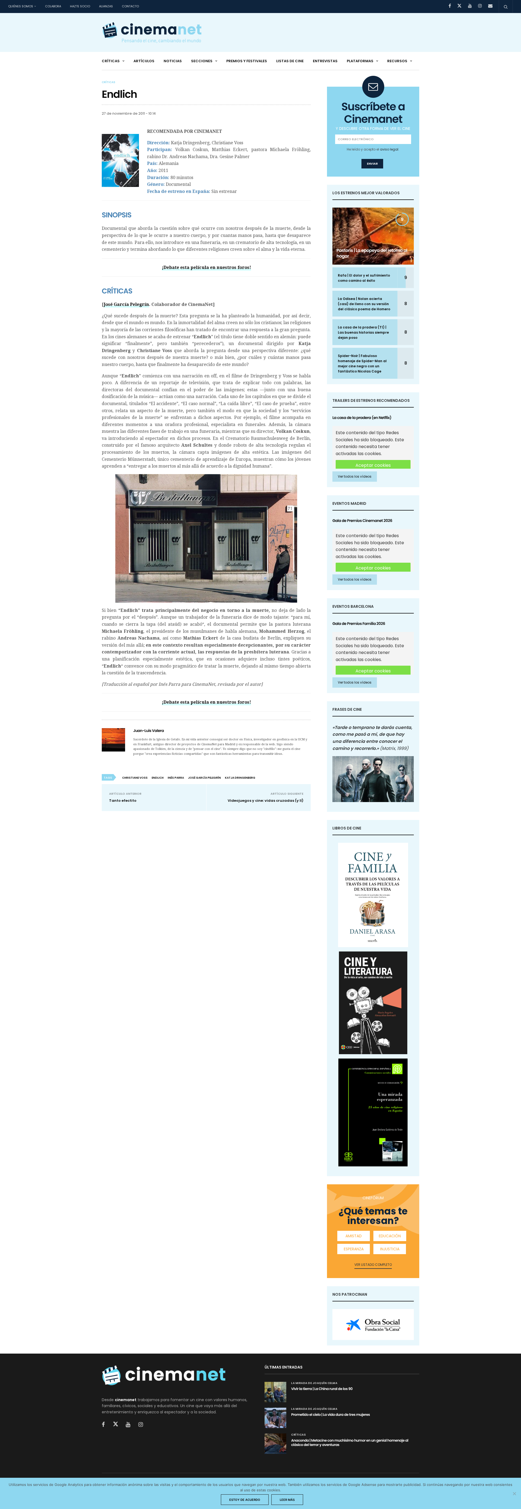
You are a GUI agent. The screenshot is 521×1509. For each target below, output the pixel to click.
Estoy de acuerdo (244, 1500)
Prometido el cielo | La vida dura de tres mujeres (330, 1414)
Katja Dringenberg (240, 778)
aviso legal (389, 149)
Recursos (397, 61)
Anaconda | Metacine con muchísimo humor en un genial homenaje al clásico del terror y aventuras (349, 1442)
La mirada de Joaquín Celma (314, 1383)
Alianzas (106, 6)
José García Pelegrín (126, 304)
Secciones (201, 61)
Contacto (130, 6)
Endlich (158, 778)
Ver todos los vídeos (354, 476)
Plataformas (360, 61)
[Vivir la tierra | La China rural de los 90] (275, 1392)
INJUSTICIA (389, 1249)
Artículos (144, 61)
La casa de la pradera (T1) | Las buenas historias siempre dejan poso (363, 332)
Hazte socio (80, 6)
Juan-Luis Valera (148, 730)
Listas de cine (290, 61)
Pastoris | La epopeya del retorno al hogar (371, 253)
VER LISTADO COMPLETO (373, 1264)
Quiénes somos (20, 6)
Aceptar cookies (373, 465)
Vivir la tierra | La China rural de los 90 (321, 1388)
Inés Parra (176, 778)
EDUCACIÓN (390, 1236)
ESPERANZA (354, 1249)
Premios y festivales (246, 61)
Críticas (111, 61)
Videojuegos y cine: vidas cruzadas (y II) (265, 800)
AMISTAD (353, 1236)
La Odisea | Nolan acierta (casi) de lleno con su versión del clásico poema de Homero (364, 303)
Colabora (53, 6)
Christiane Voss (135, 778)
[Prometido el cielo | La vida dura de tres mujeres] (275, 1418)
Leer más (287, 1500)
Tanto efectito (122, 800)
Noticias (173, 61)
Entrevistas (325, 61)
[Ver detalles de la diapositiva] (373, 1324)
